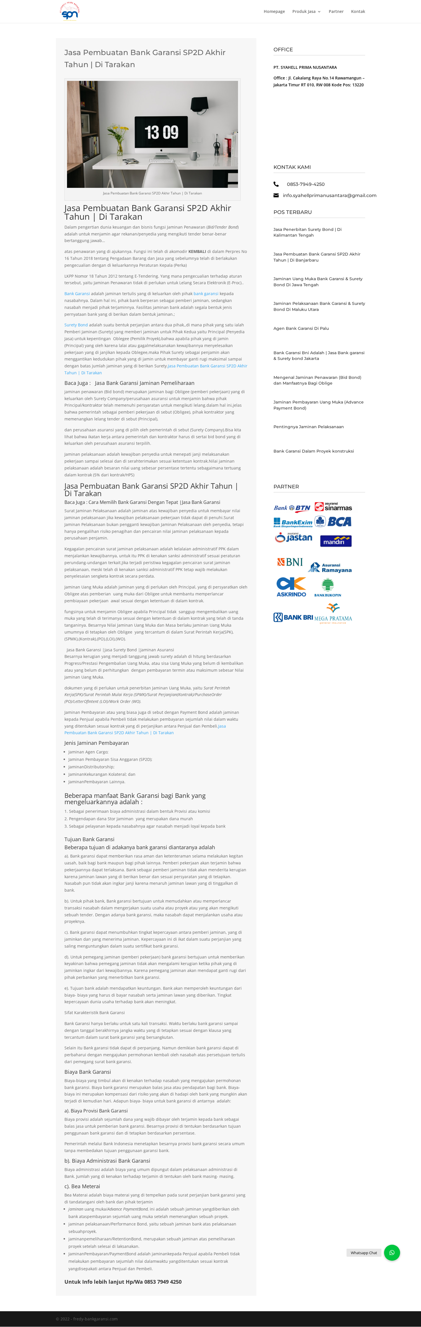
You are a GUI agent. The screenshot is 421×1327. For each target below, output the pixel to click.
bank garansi (206, 293)
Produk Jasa (304, 11)
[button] (392, 1253)
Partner (336, 11)
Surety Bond (76, 325)
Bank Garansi (77, 293)
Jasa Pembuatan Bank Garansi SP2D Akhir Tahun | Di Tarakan (147, 212)
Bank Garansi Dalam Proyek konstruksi (314, 451)
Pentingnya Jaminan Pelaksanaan (309, 426)
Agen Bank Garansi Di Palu (301, 328)
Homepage (274, 11)
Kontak (358, 11)
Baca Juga (74, 502)
